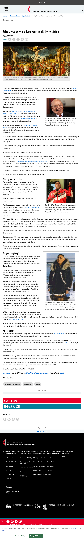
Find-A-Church (37, 462)
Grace (38, 384)
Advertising (15, 525)
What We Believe (11, 458)
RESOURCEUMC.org (57, 505)
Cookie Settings (45, 525)
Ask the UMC (45, 507)
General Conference (32, 207)
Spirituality (27, 384)
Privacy (33, 525)
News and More (53, 453)
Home (5, 16)
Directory (49, 474)
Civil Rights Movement (27, 118)
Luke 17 (66, 343)
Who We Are (11, 453)
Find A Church (12, 406)
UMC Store (8, 506)
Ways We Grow (15, 16)
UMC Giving (23, 476)
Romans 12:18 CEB (16, 319)
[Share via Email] (26, 39)
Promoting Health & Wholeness (25, 462)
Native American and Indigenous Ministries (32, 161)
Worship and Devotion (39, 458)
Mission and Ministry (26, 458)
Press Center (51, 462)
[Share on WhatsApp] (18, 39)
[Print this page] (22, 39)
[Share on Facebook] (9, 39)
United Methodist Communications (37, 373)
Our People (9, 470)
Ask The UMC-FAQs (12, 462)
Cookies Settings (20, 536)
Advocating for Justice (12, 384)
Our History (9, 466)
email (62, 373)
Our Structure (10, 474)
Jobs (6, 525)
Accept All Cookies (36, 536)
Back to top (43, 431)
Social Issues (24, 472)
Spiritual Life (26, 16)
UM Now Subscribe (39, 466)
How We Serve (25, 453)
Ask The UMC (10, 401)
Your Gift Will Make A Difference (12, 492)
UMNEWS (70, 505)
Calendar (49, 470)
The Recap (50, 466)
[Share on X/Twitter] (13, 39)
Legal (25, 525)
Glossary (8, 478)
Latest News (50, 458)
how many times (59, 333)
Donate (9, 487)
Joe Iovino (6, 373)
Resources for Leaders (40, 474)
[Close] (80, 528)
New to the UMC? (65, 454)
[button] (81, 9)
